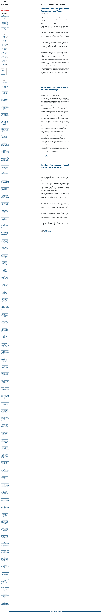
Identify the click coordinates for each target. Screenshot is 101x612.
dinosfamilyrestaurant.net (5, 169)
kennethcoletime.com (4, 354)
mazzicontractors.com (4, 531)
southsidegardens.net (4, 529)
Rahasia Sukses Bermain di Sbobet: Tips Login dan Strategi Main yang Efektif (5, 20)
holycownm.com (4, 401)
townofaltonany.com (5, 381)
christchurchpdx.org (4, 322)
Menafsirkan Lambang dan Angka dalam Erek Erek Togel (4, 31)
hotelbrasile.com (4, 154)
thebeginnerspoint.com (4, 295)
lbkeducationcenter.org (4, 264)
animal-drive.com (5, 434)
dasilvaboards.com (5, 313)
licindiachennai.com (5, 91)
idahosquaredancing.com (5, 202)
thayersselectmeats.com (5, 438)
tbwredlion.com (4, 551)
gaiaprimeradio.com (5, 364)
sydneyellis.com (4, 247)
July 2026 (4, 37)
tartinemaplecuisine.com (5, 359)
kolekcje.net (5, 262)
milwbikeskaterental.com (5, 379)
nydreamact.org (4, 127)
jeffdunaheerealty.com (4, 471)
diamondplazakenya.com (5, 550)
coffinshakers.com (5, 349)
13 (4, 71)
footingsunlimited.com (4, 486)
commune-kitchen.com (4, 324)
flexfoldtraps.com (5, 476)
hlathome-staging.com (4, 241)
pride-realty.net (4, 571)
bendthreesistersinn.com (5, 391)
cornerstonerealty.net (4, 521)
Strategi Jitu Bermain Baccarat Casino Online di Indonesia (5, 16)
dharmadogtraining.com (5, 595)
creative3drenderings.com (5, 448)
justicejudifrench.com (4, 351)
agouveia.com (5, 589)
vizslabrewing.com (5, 210)
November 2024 (3, 55)
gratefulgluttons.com (4, 286)
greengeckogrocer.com (4, 240)
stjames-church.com (5, 339)
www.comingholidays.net (5, 297)
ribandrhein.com (4, 261)
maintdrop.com (4, 136)
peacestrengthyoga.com (5, 472)
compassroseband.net (4, 432)
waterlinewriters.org (5, 445)
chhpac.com (5, 594)
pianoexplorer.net (5, 528)
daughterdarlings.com (4, 92)
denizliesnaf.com (4, 425)
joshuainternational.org (5, 461)
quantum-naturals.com (4, 554)
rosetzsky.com (5, 336)
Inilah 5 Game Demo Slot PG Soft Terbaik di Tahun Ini (5, 27)
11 (2, 71)
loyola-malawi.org (5, 280)
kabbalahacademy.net (4, 232)
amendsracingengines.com (5, 4)
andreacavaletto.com (4, 273)
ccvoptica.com (4, 509)
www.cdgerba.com (5, 542)
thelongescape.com (5, 367)
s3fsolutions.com (4, 180)
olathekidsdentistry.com (5, 221)
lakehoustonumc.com (4, 456)
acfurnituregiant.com (4, 99)
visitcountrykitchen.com (5, 372)
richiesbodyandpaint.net (5, 90)
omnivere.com (5, 101)
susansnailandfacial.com (5, 462)
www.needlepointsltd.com (5, 492)
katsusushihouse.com (4, 331)
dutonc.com (5, 366)
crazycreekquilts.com (4, 320)
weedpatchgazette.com (4, 213)
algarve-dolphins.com (4, 373)
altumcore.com (4, 433)
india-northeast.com (5, 186)
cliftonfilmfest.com (5, 191)
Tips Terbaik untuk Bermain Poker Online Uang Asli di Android (4, 23)
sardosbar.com (4, 205)
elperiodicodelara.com (4, 88)
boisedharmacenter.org (4, 277)
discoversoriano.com (4, 294)
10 (1, 71)
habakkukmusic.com (4, 457)
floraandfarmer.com (5, 179)
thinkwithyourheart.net (5, 196)
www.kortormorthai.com (5, 479)
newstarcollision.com (4, 234)
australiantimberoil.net (4, 168)
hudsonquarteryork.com (5, 539)
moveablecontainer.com (5, 158)
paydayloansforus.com (4, 112)
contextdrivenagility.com (5, 346)
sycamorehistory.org (5, 520)
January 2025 (4, 52)
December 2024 (3, 53)
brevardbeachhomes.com (5, 181)
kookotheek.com (4, 143)
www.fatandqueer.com (4, 480)
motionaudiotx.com (5, 596)
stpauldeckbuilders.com (5, 485)
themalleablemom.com (4, 353)
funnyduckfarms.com (4, 576)
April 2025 (4, 48)
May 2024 (3, 63)
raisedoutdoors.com (5, 195)
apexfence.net (5, 608)
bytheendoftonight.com (4, 284)
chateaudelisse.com (5, 147)
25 (2, 74)
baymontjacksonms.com (5, 380)
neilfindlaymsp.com (5, 410)
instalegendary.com (5, 121)
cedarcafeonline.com (4, 98)
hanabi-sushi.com (5, 513)
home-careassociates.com (5, 272)
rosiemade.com (4, 219)
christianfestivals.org (4, 371)
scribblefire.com (4, 270)
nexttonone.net (4, 458)
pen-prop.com (4, 463)
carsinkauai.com (4, 565)
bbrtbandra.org (4, 131)
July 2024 (4, 60)
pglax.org (4, 382)
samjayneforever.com (4, 559)
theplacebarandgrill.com (5, 413)
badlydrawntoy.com (5, 455)
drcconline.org (4, 412)
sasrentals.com (4, 235)
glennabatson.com (5, 314)
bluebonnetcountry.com (5, 132)
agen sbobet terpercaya (47, 156)
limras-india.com (4, 87)
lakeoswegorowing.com (5, 586)
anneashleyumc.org (5, 482)
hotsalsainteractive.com (5, 94)
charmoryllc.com (4, 299)
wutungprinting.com (4, 376)
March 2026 (4, 40)
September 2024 (3, 57)
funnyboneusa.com (5, 394)
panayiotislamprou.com (5, 144)
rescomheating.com (5, 598)
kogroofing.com (4, 139)
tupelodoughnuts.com (4, 220)
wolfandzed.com (4, 514)
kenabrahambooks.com (5, 323)
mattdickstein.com (5, 454)
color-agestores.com (5, 278)
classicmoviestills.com (4, 292)
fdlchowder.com (4, 491)
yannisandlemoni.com (4, 212)
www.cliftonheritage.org (5, 498)
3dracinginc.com (4, 300)
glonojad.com (5, 337)
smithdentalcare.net (5, 603)
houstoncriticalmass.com (5, 301)
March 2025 (4, 49)
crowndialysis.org (5, 248)
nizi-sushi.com (4, 361)
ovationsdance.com (5, 260)
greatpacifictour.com (4, 405)
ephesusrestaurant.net (4, 535)
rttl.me (5, 597)
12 (3, 71)
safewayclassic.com (5, 114)
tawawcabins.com (5, 203)
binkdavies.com (4, 321)
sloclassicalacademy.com (5, 312)
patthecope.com (4, 428)
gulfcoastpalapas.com (4, 441)
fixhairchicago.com (5, 424)
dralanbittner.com (5, 211)
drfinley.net (5, 582)
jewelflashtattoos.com (4, 129)
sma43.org (4, 499)
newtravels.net (4, 110)
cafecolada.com (4, 293)
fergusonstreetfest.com (4, 558)
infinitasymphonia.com (4, 329)
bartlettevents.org (5, 157)
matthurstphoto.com (4, 560)
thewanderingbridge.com (5, 352)
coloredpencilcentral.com (5, 190)
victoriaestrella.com (5, 406)
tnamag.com (5, 435)
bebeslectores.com (5, 167)
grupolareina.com (5, 159)
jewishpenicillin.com (4, 254)
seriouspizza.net (4, 431)
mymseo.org (5, 593)
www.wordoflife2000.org (5, 201)
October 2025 (4, 45)
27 (4, 74)
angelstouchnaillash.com (5, 231)
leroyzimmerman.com (4, 581)
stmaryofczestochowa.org (5, 350)
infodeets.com (5, 93)
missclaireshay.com (5, 86)
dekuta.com (5, 515)
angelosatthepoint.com (4, 417)
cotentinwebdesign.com (5, 162)
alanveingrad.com (5, 374)
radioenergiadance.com (4, 142)
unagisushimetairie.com (5, 128)
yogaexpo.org (5, 271)
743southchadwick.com (5, 184)
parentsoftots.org (5, 447)
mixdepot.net (5, 517)
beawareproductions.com (5, 345)
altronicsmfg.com (5, 105)
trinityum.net (5, 530)
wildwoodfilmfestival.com (5, 151)
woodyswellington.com (4, 536)
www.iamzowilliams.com (5, 524)
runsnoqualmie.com (5, 487)
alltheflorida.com (4, 561)
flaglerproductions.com (5, 316)
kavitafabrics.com (5, 398)
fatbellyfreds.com (5, 537)
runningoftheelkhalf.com (5, 470)
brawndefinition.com (4, 317)
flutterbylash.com (5, 574)
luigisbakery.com (4, 512)
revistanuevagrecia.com (5, 338)
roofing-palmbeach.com (5, 187)
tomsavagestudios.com (4, 255)
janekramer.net (4, 360)
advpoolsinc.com (4, 416)
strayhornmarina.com (4, 315)
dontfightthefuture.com (5, 188)
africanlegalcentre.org (4, 330)
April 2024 (4, 64)
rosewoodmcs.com (5, 519)
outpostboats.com (5, 283)
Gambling (46, 155)
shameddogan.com (5, 446)
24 (1, 74)
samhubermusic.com (4, 606)
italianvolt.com (4, 206)
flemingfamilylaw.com (4, 583)
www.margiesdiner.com (5, 490)
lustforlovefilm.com (5, 327)
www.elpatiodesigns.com (5, 538)
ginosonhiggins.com (5, 375)
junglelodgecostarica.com (5, 369)
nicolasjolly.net (4, 328)
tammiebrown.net (5, 365)
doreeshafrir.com (4, 342)
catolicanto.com (4, 263)
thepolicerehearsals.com (5, 305)
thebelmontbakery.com (4, 113)
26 (3, 74)
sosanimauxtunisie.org (4, 138)
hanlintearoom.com (5, 575)
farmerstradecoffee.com (5, 449)
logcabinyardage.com (4, 450)
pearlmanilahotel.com (4, 135)
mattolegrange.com (5, 368)
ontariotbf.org (5, 120)
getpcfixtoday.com (5, 130)
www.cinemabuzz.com (4, 516)
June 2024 (3, 61)
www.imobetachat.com (4, 453)
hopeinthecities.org (5, 285)
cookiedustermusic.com (5, 395)
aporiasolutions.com (5, 439)
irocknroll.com (4, 199)
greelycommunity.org (4, 332)
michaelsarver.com (5, 239)
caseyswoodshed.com (4, 423)
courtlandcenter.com (4, 409)
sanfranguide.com (5, 298)
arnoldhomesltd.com (4, 189)
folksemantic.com (5, 204)
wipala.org (4, 279)
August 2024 (4, 59)
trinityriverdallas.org (4, 265)
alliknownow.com (5, 306)
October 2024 (4, 56)
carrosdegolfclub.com (4, 175)
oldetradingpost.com (4, 164)
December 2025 (4, 44)
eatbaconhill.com (4, 106)
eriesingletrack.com (5, 216)
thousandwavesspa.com (5, 408)
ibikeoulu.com (5, 347)
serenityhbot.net (4, 460)
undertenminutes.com (4, 100)
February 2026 (4, 41)
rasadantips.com (4, 102)
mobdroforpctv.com (5, 287)
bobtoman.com (4, 137)
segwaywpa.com (4, 440)
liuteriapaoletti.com (5, 386)
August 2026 (4, 36)
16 (8, 71)
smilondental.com (5, 233)
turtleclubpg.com (5, 404)
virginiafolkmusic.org (4, 258)
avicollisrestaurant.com (5, 411)
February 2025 (4, 51)
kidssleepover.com (5, 109)
